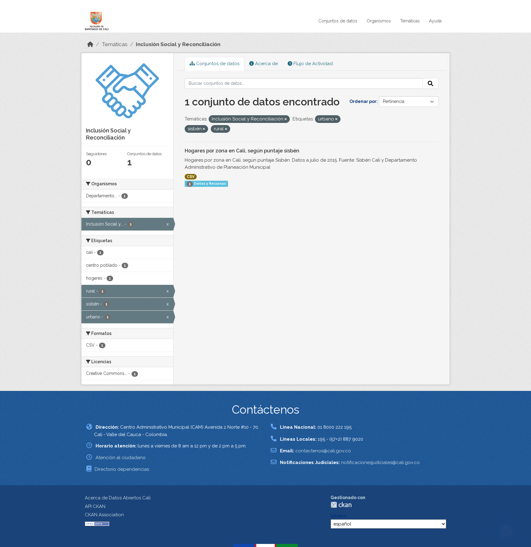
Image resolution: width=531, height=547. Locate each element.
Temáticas (410, 20)
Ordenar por (362, 101)
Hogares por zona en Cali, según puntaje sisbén (242, 151)
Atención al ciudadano (121, 457)
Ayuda (435, 20)
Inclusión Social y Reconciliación (178, 44)
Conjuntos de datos (337, 20)
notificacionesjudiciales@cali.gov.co (380, 462)
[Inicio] (90, 44)
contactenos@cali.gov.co (323, 451)
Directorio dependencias (122, 469)
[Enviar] (431, 83)
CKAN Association (104, 514)
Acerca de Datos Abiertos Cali (118, 498)
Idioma (338, 516)
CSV (191, 177)
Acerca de (266, 63)
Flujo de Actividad (312, 63)
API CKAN (95, 506)
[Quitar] (286, 119)
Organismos (379, 20)
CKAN (341, 505)
